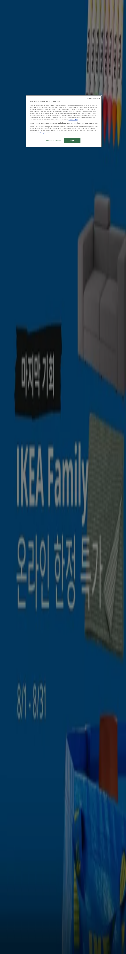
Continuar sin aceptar (93, 98)
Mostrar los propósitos (54, 140)
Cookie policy (73, 120)
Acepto (72, 141)
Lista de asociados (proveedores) (41, 133)
